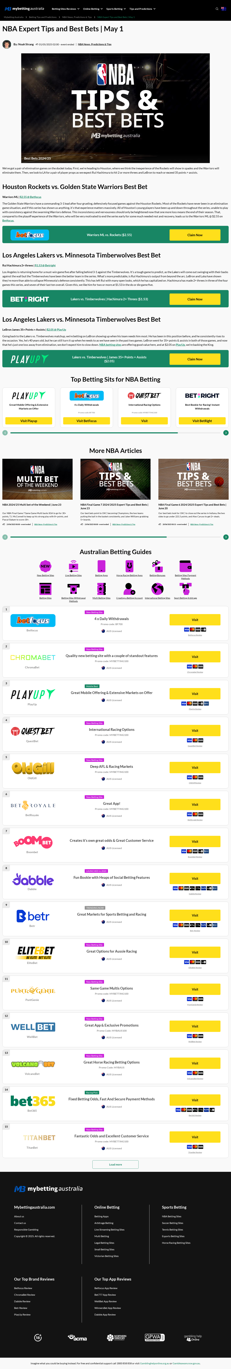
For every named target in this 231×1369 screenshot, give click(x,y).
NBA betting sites (110, 344)
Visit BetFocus (87, 421)
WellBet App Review (105, 1301)
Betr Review (195, 930)
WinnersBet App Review (107, 1307)
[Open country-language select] (223, 9)
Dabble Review (195, 894)
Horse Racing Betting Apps (129, 575)
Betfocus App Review (105, 1288)
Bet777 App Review (105, 1294)
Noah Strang (26, 44)
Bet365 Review (195, 1115)
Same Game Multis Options (111, 988)
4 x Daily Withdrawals (111, 619)
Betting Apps (101, 575)
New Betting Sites (45, 575)
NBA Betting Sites (171, 1216)
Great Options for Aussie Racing (112, 951)
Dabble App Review (105, 1314)
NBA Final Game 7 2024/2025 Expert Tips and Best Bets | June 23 (114, 506)
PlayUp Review (195, 709)
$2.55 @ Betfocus (30, 197)
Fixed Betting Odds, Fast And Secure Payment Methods (112, 1099)
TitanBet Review (195, 1152)
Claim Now (195, 235)
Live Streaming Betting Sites (109, 1229)
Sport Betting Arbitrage (185, 598)
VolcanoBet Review (195, 1078)
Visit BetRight (202, 421)
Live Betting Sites (73, 575)
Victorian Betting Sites (106, 1255)
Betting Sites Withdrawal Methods (73, 600)
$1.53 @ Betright (45, 265)
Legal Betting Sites (104, 1242)
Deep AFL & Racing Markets (111, 766)
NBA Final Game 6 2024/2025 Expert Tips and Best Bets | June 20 (192, 506)
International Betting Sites (157, 598)
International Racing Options (112, 729)
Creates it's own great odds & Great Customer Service (112, 840)
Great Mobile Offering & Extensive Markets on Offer (112, 693)
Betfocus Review (195, 635)
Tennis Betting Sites (172, 1229)
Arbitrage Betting (103, 1222)
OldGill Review (195, 783)
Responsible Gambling (26, 1229)
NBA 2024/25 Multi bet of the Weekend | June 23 (31, 504)
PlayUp (180, 344)
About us (19, 1216)
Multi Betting (101, 1236)
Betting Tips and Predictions (43, 17)
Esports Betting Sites (173, 1236)
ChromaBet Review (24, 1294)
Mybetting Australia (13, 17)
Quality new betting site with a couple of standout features (112, 656)
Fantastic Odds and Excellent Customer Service (111, 1136)
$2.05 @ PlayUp (56, 329)
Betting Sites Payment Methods (185, 577)
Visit (144, 421)
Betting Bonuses (157, 575)
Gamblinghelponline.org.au (154, 1363)
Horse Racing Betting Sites (176, 1242)
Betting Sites (45, 598)
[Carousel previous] (5, 432)
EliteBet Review (195, 967)
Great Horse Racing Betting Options (112, 1062)
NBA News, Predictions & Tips (77, 17)
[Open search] (217, 8)
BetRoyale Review (195, 820)
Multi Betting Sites (101, 598)
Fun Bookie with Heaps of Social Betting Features (112, 877)
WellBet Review (195, 1041)
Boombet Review (195, 857)
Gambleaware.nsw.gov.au (186, 1363)
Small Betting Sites (104, 1249)
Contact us (20, 1222)
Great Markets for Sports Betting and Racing (111, 914)
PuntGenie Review (195, 1004)
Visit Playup (28, 421)
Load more (115, 1164)
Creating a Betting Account (129, 598)
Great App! (111, 803)
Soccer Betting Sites (172, 1222)
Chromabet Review (195, 672)
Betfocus (8, 220)
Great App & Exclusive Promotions (112, 1025)
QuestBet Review (195, 746)
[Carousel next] (226, 432)
